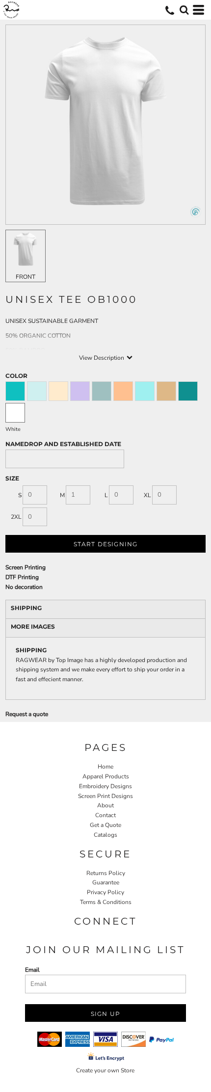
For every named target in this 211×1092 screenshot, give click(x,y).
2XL (16, 517)
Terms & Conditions (106, 902)
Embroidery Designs (105, 786)
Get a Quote (105, 825)
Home (105, 767)
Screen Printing (25, 567)
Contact (105, 815)
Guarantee (105, 882)
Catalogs (105, 835)
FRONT (25, 277)
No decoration (24, 587)
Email (32, 970)
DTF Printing (22, 577)
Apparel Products (105, 776)
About (105, 805)
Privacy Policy (105, 892)
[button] (184, 10)
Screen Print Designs (105, 796)
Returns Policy (105, 873)
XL (147, 495)
